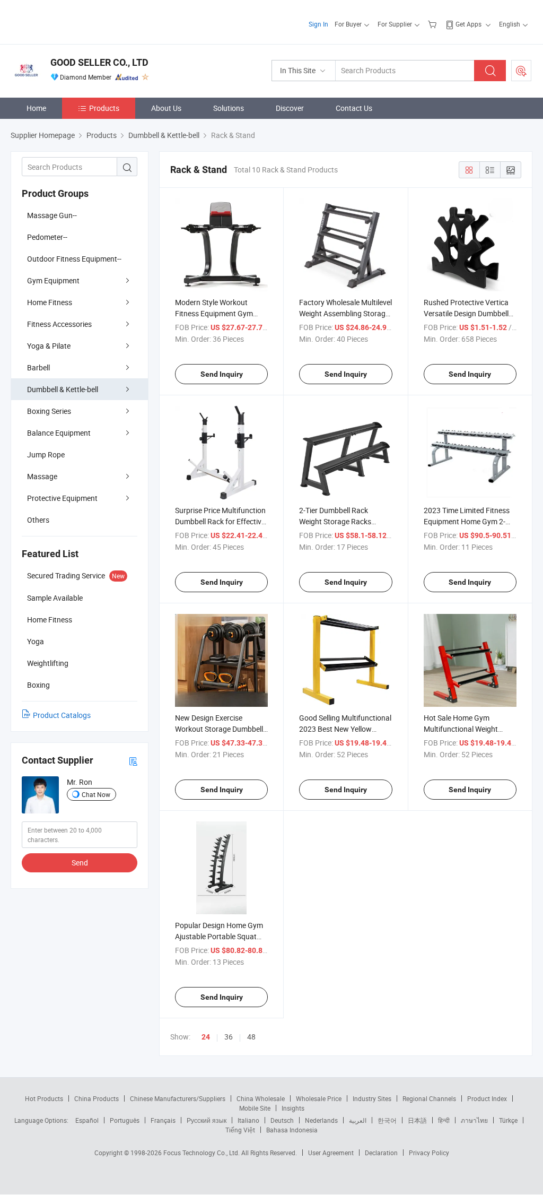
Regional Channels (429, 1098)
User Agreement (331, 1152)
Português (124, 1120)
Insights (293, 1108)
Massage (42, 476)
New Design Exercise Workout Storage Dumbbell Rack (219, 729)
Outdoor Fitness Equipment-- (74, 259)
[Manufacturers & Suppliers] (79, 20)
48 (251, 1037)
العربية (357, 1120)
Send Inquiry (221, 374)
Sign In (318, 24)
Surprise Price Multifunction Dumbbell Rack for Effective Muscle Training (220, 521)
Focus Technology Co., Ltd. (202, 1152)
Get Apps (468, 24)
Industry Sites (372, 1098)
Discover (290, 108)
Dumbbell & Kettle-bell (62, 389)
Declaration (381, 1152)
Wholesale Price (318, 1098)
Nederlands (321, 1120)
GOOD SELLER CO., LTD (99, 62)
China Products (96, 1098)
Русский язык (206, 1120)
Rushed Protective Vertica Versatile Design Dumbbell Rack (466, 313)
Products (104, 108)
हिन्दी (444, 1120)
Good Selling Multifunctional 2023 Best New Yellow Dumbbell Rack (345, 729)
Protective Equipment (62, 498)
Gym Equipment (53, 280)
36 (228, 1037)
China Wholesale (261, 1098)
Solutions (228, 108)
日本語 (417, 1120)
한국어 (387, 1120)
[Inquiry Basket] (433, 24)
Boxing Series (49, 411)
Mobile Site (254, 1108)
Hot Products (44, 1098)
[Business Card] (133, 761)
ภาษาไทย (474, 1120)
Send (80, 863)
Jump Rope (46, 454)
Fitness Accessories (59, 324)
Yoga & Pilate (49, 346)
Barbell (38, 367)
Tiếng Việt (240, 1129)
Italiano (248, 1120)
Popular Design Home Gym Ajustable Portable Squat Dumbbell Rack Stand (219, 936)
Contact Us (354, 108)
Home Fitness (49, 302)
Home (36, 108)
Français (163, 1120)
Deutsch (282, 1120)
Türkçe (508, 1120)
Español (87, 1120)
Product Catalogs (62, 715)
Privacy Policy (429, 1152)
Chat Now (96, 794)
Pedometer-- (47, 237)
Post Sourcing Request (521, 70)
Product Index (487, 1098)
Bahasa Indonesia (292, 1129)
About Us (166, 108)
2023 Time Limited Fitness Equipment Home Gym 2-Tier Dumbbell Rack (467, 521)
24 (206, 1037)
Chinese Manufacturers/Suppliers (177, 1098)
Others (38, 520)
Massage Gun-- (52, 215)
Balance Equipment (59, 433)
